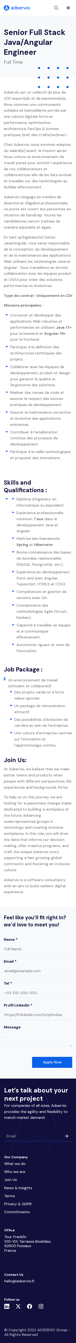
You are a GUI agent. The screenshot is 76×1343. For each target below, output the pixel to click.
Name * (11, 939)
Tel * (8, 983)
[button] (68, 8)
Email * (10, 961)
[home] (17, 8)
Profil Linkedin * (18, 1005)
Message (12, 1027)
